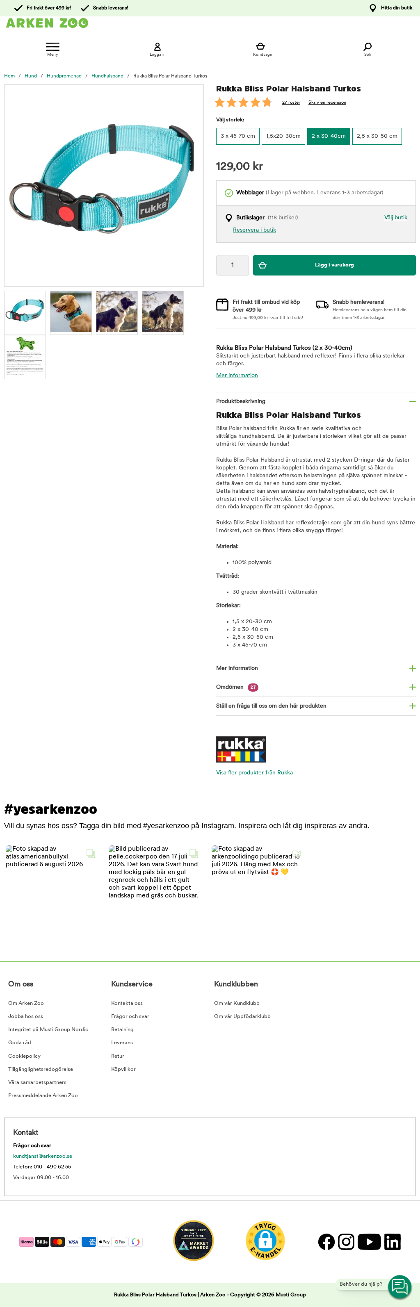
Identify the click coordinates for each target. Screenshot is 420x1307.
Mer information (237, 376)
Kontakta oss (127, 1003)
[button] (52, 891)
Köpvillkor (123, 1069)
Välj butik (395, 218)
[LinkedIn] (391, 1241)
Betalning (122, 1029)
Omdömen (236, 687)
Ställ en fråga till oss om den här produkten (271, 706)
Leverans (122, 1042)
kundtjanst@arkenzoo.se (42, 1156)
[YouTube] (369, 1241)
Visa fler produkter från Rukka (254, 773)
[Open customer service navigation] (400, 1287)
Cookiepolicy (24, 1056)
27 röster (291, 102)
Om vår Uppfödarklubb (242, 1016)
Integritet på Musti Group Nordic (48, 1029)
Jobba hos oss (25, 1016)
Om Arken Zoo (26, 1003)
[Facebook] (326, 1241)
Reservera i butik (254, 230)
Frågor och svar (130, 1016)
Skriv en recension (327, 102)
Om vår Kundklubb (237, 1003)
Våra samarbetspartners (37, 1082)
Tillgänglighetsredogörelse (40, 1069)
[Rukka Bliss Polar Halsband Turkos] (25, 311)
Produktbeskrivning (240, 401)
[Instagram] (346, 1241)
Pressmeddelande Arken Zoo (43, 1095)
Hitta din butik (396, 8)
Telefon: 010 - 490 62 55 (42, 1167)
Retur (117, 1056)
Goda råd (19, 1042)
